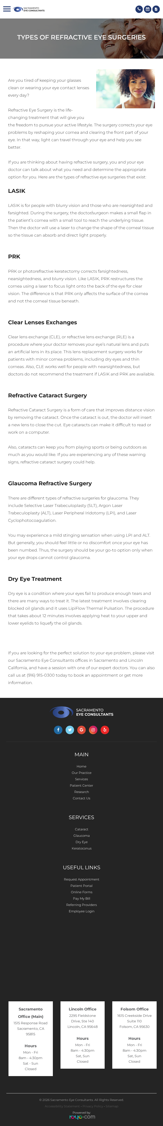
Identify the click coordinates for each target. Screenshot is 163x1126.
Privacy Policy (93, 1106)
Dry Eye (82, 842)
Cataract (81, 829)
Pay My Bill (81, 898)
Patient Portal (81, 886)
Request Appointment (81, 879)
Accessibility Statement (62, 1106)
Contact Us (81, 798)
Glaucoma (81, 836)
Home (81, 766)
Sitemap (112, 1106)
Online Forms (81, 892)
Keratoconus (81, 848)
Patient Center (81, 785)
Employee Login (81, 911)
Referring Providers (81, 905)
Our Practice (81, 773)
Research (81, 792)
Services (81, 779)
